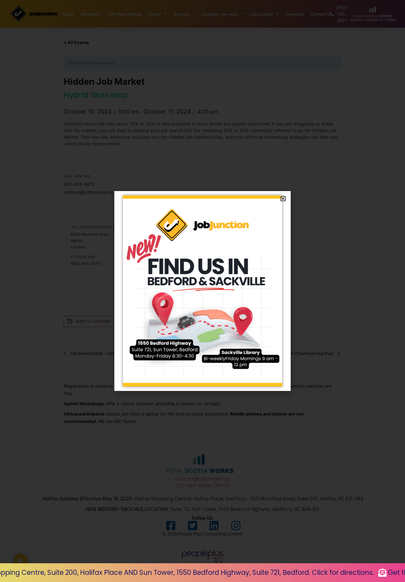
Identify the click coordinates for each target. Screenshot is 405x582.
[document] (202, 291)
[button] (283, 199)
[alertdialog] (202, 572)
